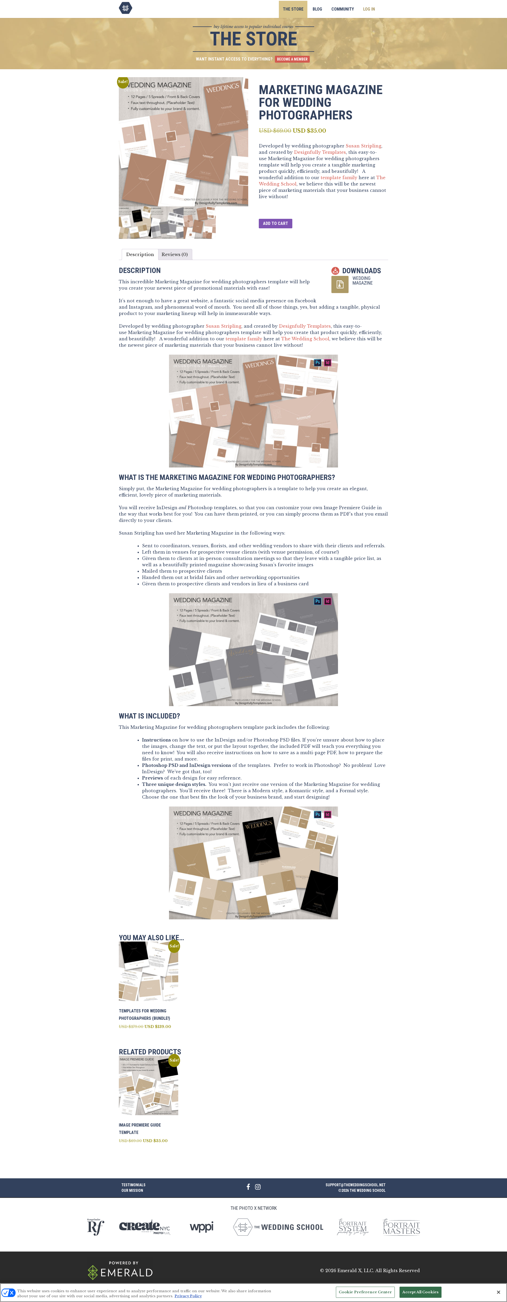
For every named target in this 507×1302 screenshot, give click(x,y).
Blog (317, 9)
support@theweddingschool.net (356, 1185)
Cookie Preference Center (365, 1292)
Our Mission (132, 1190)
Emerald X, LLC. (355, 1270)
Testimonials (133, 1185)
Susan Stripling (363, 146)
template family (339, 177)
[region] (253, 1292)
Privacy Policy (188, 1296)
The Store (293, 9)
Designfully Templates (320, 152)
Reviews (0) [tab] (175, 254)
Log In (369, 9)
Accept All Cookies (420, 1292)
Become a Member (292, 59)
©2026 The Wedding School (362, 1190)
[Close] (498, 1292)
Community (342, 9)
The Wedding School (125, 8)
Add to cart (275, 223)
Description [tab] (140, 254)
